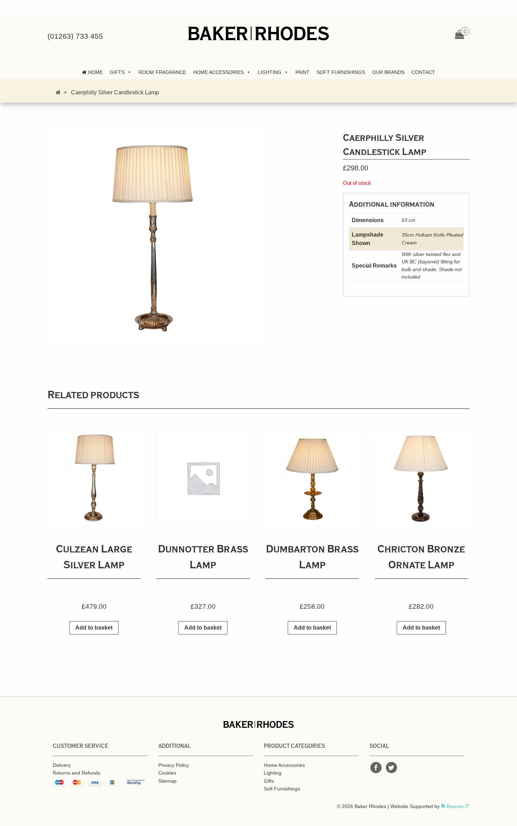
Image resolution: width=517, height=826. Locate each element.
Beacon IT (457, 806)
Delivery (62, 765)
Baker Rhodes (258, 33)
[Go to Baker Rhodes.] (58, 92)
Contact (423, 72)
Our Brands (388, 72)
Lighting (269, 72)
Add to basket (94, 628)
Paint (302, 72)
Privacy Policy (173, 765)
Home (95, 72)
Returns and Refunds (76, 773)
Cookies (167, 773)
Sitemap (167, 781)
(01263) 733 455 (75, 36)
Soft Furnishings (341, 72)
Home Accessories (218, 72)
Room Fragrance (162, 72)
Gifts (117, 72)
